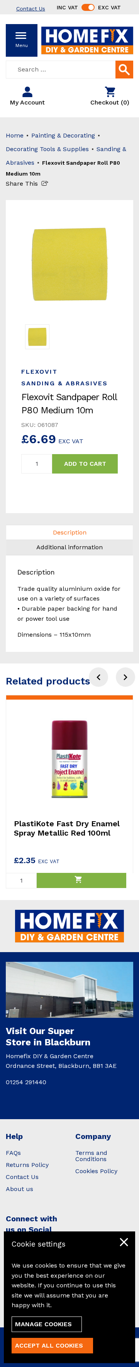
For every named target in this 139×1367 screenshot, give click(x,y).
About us (19, 1189)
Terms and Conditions (91, 1156)
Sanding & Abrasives (64, 383)
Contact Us (22, 1177)
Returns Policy (27, 1164)
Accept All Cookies (49, 1345)
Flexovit (39, 371)
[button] (125, 677)
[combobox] (69, 69)
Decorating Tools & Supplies (47, 149)
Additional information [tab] (69, 547)
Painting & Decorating (63, 135)
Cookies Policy (96, 1171)
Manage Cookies (43, 1324)
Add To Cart (85, 463)
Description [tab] (69, 532)
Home (15, 135)
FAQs (13, 1152)
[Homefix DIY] (87, 40)
